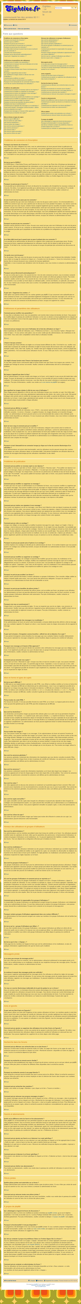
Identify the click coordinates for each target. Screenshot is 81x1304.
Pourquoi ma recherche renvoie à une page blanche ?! (57, 90)
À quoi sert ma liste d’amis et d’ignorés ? (52, 75)
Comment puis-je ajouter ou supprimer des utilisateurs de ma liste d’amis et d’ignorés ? (58, 78)
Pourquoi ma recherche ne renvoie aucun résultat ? (56, 88)
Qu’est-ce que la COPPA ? (11, 42)
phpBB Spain (42, 1286)
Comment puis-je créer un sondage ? (14, 95)
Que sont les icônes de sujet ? (12, 133)
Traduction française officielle (38, 1285)
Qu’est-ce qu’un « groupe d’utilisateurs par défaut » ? (56, 56)
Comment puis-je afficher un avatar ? (14, 78)
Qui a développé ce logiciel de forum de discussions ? (56, 121)
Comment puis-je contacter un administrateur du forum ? (57, 128)
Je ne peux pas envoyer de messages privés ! (54, 64)
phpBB (35, 1284)
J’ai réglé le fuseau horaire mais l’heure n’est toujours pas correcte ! (20, 70)
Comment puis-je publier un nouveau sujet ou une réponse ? (21, 89)
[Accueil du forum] (23, 8)
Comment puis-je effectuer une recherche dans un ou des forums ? (57, 86)
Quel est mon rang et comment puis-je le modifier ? (18, 80)
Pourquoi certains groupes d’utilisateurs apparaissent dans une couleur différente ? (58, 53)
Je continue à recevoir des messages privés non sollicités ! (58, 66)
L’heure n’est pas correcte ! (11, 67)
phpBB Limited (52, 1213)
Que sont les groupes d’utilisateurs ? (51, 43)
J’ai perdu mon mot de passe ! (12, 52)
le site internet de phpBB (49, 382)
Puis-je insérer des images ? (12, 124)
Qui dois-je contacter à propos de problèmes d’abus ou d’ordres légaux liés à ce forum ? (57, 125)
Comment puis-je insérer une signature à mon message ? (20, 93)
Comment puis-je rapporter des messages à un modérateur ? (21, 105)
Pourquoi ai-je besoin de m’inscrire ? (14, 40)
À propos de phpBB (59, 1217)
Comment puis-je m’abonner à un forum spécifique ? (56, 105)
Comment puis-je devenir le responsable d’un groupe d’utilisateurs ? (56, 50)
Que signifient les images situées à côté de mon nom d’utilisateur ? (19, 75)
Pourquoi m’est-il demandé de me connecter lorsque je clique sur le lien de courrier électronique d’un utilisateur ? (21, 82)
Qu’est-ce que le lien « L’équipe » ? (51, 58)
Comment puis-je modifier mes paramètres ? (16, 62)
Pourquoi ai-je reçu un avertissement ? (15, 104)
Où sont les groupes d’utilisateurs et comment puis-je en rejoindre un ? (57, 46)
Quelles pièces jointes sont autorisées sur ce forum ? (56, 113)
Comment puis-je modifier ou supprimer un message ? (19, 91)
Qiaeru (48, 1285)
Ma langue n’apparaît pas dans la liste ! (15, 73)
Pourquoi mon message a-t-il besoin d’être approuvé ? (19, 111)
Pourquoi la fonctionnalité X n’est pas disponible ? (55, 123)
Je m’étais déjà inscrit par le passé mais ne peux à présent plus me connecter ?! (20, 50)
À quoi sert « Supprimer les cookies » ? (15, 56)
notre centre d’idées (39, 1229)
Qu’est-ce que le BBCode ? (12, 119)
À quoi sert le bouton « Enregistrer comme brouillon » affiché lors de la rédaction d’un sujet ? (21, 108)
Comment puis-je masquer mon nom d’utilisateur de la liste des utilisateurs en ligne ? (21, 65)
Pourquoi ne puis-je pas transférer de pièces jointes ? (19, 102)
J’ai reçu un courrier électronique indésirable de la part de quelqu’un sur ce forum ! (57, 68)
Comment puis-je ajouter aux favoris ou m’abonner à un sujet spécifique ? (58, 102)
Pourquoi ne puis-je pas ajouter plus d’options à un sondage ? (22, 97)
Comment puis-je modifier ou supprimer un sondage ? (19, 98)
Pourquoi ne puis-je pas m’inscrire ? (14, 43)
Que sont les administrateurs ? (50, 40)
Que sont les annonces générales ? (14, 126)
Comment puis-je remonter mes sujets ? (15, 113)
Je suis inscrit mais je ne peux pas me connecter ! (18, 45)
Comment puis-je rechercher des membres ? (54, 92)
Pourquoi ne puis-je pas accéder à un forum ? (17, 100)
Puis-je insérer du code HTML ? (13, 120)
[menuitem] (15, 25)
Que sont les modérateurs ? (49, 42)
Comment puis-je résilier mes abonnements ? (54, 107)
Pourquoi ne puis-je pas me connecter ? (15, 47)
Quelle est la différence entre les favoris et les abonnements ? (58, 100)
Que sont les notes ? (10, 129)
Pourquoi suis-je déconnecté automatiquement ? (18, 54)
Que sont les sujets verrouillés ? (13, 131)
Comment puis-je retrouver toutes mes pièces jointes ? (56, 115)
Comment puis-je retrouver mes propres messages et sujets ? (58, 94)
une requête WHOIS (33, 1244)
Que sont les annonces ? (11, 128)
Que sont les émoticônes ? (11, 122)
